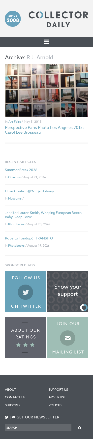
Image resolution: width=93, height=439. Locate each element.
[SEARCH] (79, 427)
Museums (15, 198)
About (10, 389)
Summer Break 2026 (21, 169)
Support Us (58, 389)
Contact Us (15, 397)
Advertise (57, 397)
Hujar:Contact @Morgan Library (29, 191)
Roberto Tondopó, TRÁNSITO (29, 238)
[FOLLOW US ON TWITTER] (7, 417)
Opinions (14, 177)
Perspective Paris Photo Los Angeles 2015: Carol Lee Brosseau (44, 130)
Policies (55, 405)
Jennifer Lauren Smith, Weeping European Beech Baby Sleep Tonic (43, 214)
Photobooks (16, 224)
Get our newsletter (36, 417)
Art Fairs (14, 121)
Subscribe (13, 405)
